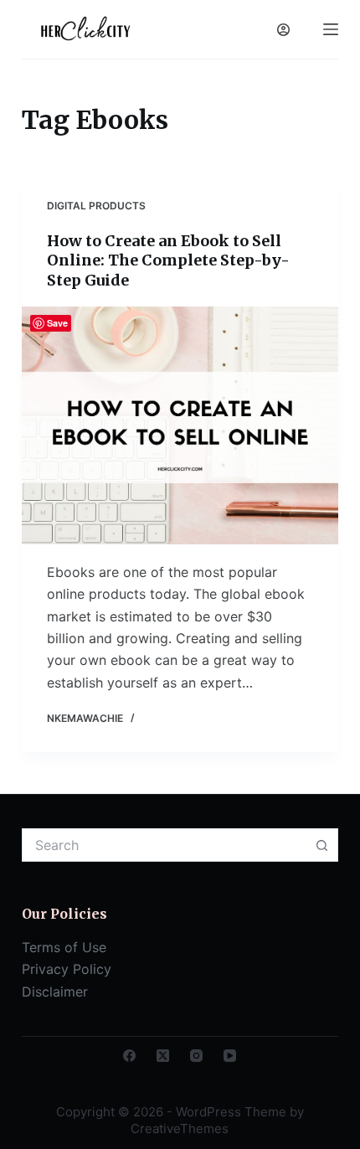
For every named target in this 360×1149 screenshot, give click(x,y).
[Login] (283, 29)
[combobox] (164, 845)
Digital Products (96, 205)
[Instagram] (196, 1055)
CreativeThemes (180, 1128)
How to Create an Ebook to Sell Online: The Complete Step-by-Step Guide (168, 260)
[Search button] (321, 845)
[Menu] (330, 29)
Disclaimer (55, 991)
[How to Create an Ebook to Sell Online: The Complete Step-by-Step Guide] (180, 425)
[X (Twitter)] (163, 1055)
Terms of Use (64, 947)
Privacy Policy (66, 969)
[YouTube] (230, 1055)
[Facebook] (129, 1055)
